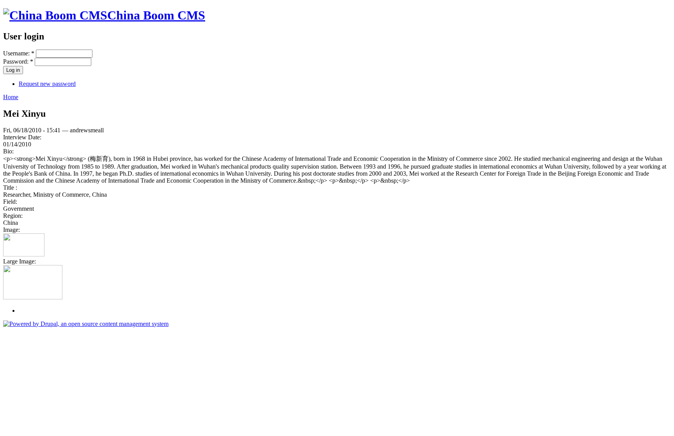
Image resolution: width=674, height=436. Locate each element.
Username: (18, 53)
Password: (18, 61)
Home (10, 97)
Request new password (47, 83)
